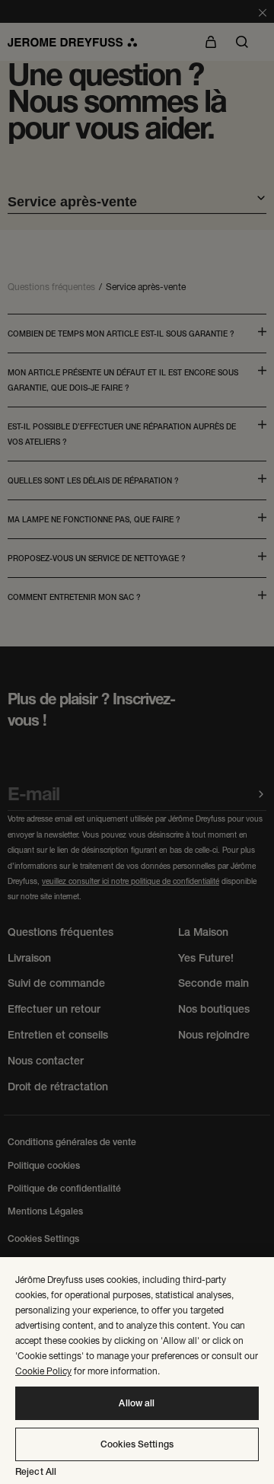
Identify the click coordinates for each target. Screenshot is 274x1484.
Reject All (35, 1471)
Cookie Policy (43, 1371)
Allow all (137, 1403)
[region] (137, 1370)
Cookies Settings (137, 1444)
